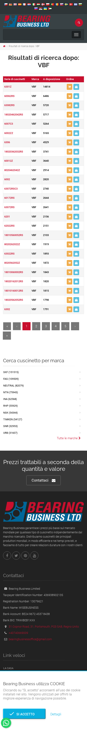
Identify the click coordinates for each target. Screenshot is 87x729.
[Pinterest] (25, 555)
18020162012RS (13, 281)
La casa (8, 668)
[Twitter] (16, 555)
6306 (7, 142)
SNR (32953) (10, 426)
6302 (7, 309)
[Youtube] (34, 555)
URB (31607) (10, 432)
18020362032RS (13, 151)
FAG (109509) (11, 378)
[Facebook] (7, 555)
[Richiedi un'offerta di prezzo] (76, 87)
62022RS (9, 225)
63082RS (9, 105)
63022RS (9, 253)
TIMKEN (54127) (12, 419)
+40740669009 (18, 633)
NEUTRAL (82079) (13, 385)
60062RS (9, 96)
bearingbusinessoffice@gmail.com (30, 639)
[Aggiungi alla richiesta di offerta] (69, 87)
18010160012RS (13, 290)
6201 (7, 216)
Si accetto (24, 714)
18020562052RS (13, 299)
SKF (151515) (11, 372)
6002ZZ (8, 133)
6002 (7, 179)
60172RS (9, 197)
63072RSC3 (11, 188)
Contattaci (40, 480)
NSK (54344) (10, 412)
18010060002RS (13, 272)
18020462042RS (13, 114)
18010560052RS (13, 235)
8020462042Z (12, 170)
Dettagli (55, 714)
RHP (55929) (10, 405)
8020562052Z (12, 262)
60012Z (8, 160)
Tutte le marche (68, 438)
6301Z (8, 86)
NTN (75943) (10, 392)
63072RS (9, 207)
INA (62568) (10, 399)
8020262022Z (12, 244)
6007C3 (8, 123)
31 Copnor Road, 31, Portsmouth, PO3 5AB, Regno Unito (44, 626)
